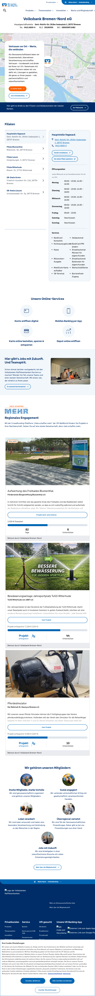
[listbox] (25, 179)
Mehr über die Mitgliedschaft (46, 867)
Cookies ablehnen (32, 981)
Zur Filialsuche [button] (78, 108)
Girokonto (42, 927)
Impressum (67, 974)
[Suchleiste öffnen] (4, 10)
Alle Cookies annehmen (62, 981)
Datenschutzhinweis (55, 974)
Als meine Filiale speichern (63, 159)
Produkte (8, 927)
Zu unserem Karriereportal (16, 387)
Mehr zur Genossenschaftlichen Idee (62, 903)
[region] (47, 967)
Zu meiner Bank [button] (16, 89)
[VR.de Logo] (12, 5)
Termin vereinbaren (61, 153)
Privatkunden (51, 2)
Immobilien (8, 935)
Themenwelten (10, 931)
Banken (24, 927)
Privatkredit (43, 935)
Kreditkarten (43, 931)
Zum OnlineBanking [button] (17, 96)
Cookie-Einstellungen (47, 990)
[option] (25, 136)
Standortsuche (27, 937)
